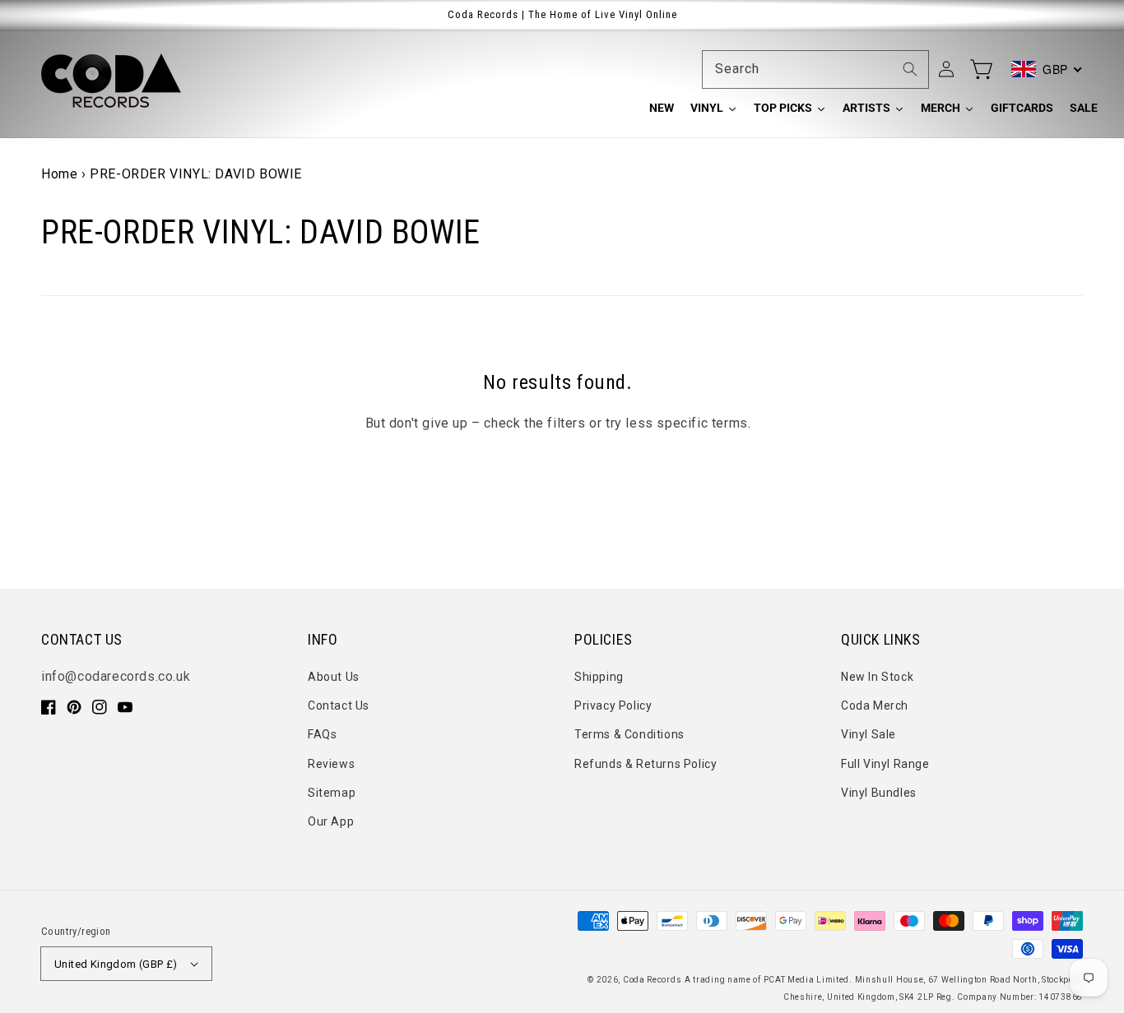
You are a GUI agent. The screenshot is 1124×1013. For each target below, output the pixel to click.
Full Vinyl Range (885, 763)
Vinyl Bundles (879, 792)
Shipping (599, 676)
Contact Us (338, 705)
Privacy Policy (613, 705)
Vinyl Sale (868, 734)
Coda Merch (874, 705)
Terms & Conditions (629, 734)
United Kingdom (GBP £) (116, 964)
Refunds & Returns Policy (645, 763)
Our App (331, 821)
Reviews (331, 763)
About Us (334, 676)
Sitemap (331, 792)
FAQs (322, 734)
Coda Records (652, 979)
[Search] (910, 69)
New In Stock (877, 676)
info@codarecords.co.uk (115, 676)
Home (59, 174)
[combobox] (815, 69)
